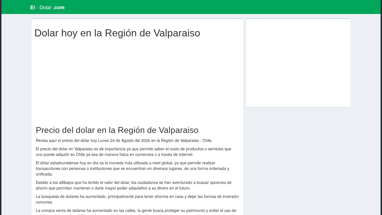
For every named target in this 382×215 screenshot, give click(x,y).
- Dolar (47, 7)
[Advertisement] (139, 80)
